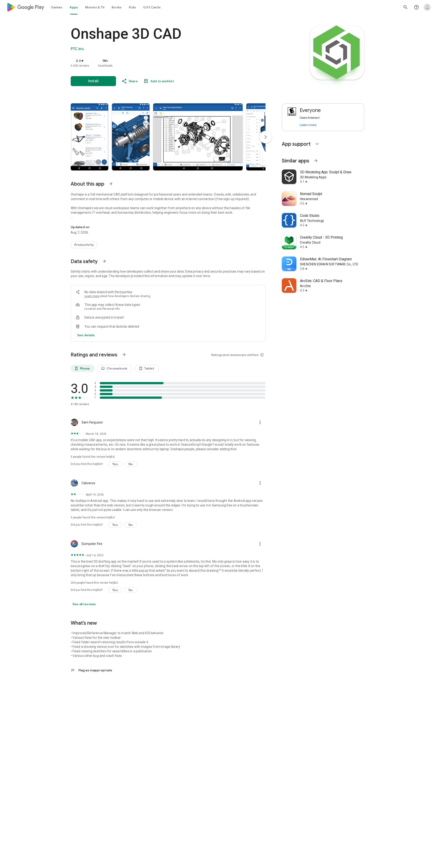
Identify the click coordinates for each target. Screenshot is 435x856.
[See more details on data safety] (86, 335)
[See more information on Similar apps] (315, 160)
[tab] (56, 7)
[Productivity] (84, 244)
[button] (89, 136)
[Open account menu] (427, 7)
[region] (161, 63)
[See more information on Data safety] (104, 261)
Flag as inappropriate (91, 670)
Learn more (92, 296)
